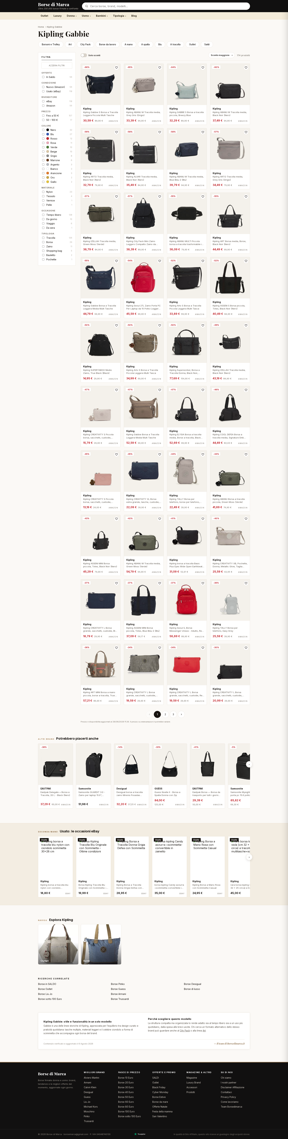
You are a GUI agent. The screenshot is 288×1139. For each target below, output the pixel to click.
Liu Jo (87, 1102)
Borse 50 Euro (126, 1097)
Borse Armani (118, 994)
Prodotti (190, 1092)
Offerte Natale (159, 1106)
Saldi (207, 44)
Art (70, 44)
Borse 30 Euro (126, 1087)
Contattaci (226, 1092)
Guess (87, 1097)
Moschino (89, 1111)
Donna (71, 15)
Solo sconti (94, 55)
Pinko (87, 1116)
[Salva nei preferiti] (116, 67)
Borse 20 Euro (126, 1082)
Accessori (191, 1087)
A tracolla (175, 44)
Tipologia (118, 15)
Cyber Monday (160, 1092)
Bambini (101, 15)
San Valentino (159, 1116)
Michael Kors (91, 1106)
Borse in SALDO (47, 984)
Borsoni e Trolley (51, 44)
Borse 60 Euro (126, 1102)
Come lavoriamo (229, 1102)
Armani (87, 1082)
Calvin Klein (90, 1087)
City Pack (85, 44)
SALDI (155, 1077)
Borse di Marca (52, 1073)
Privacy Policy (228, 1097)
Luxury (58, 15)
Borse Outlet (45, 989)
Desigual (88, 1092)
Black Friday (159, 1087)
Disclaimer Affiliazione (232, 1087)
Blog (134, 15)
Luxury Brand (193, 1082)
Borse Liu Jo (45, 994)
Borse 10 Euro (125, 1077)
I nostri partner (228, 1082)
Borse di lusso (192, 989)
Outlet (44, 15)
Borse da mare (160, 1102)
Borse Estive (159, 1097)
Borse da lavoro (107, 44)
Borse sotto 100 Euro (50, 999)
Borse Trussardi (120, 999)
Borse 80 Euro (126, 1106)
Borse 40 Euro (126, 1092)
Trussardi (89, 1121)
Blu (160, 44)
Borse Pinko (118, 984)
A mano (129, 44)
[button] (57, 58)
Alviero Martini (91, 1077)
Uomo (85, 15)
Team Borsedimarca (231, 1106)
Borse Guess (118, 989)
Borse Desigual (192, 984)
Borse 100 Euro (126, 1111)
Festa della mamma (162, 1111)
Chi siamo (226, 1077)
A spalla (145, 44)
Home (41, 26)
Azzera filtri (57, 65)
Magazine (191, 1077)
